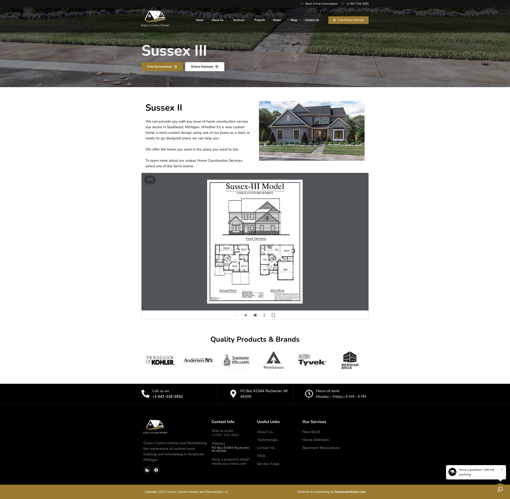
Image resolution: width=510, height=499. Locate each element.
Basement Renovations (321, 447)
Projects (259, 20)
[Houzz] (147, 470)
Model (277, 20)
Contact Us (312, 20)
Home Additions (315, 439)
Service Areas (268, 463)
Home (200, 20)
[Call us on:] (145, 394)
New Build (311, 431)
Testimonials (267, 439)
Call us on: (160, 391)
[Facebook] (156, 470)
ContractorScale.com (350, 492)
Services (238, 20)
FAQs (261, 455)
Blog (294, 20)
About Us (218, 20)
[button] (236, 315)
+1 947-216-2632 (225, 435)
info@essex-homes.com (229, 464)
